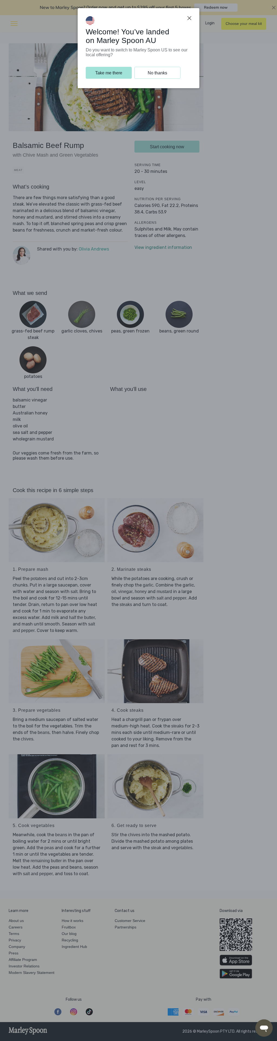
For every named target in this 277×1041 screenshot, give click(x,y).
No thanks (157, 73)
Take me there (108, 73)
